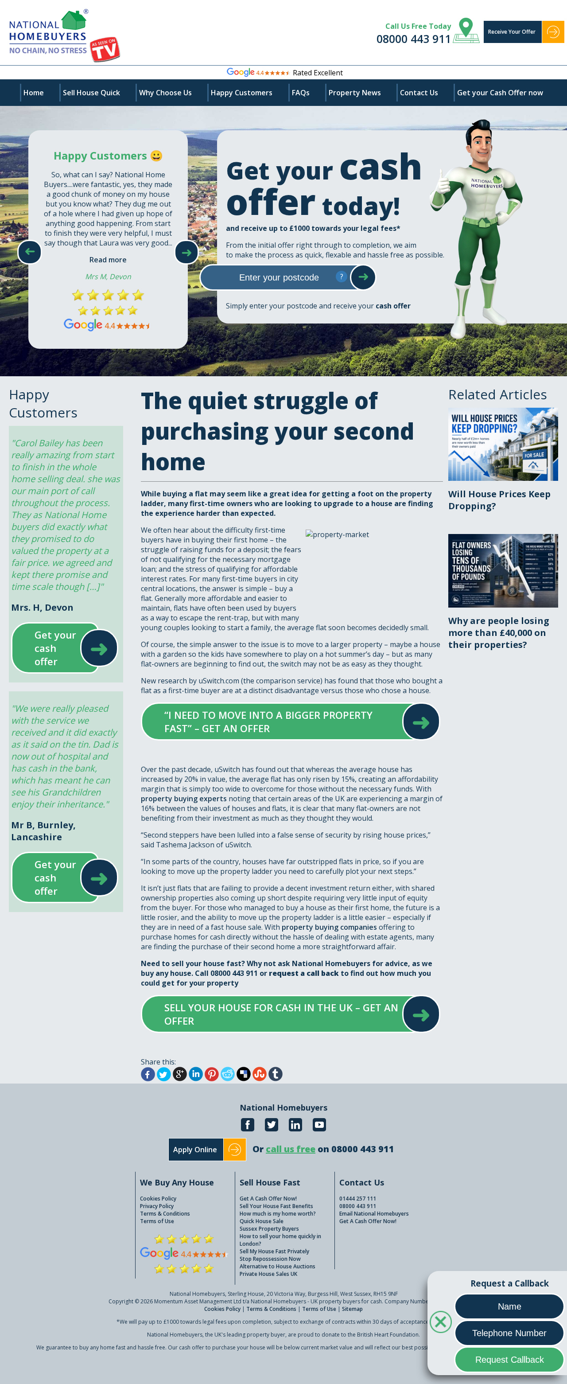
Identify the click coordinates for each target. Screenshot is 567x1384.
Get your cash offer (56, 648)
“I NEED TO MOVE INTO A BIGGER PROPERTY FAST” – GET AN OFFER (282, 721)
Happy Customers (241, 92)
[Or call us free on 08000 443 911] (323, 1158)
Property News (355, 92)
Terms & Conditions (165, 1213)
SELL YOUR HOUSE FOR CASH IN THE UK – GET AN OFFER (282, 1014)
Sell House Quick (91, 92)
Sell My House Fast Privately (274, 1251)
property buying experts (184, 798)
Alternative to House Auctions (277, 1266)
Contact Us (419, 92)
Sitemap (352, 1309)
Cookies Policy (158, 1198)
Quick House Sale (262, 1221)
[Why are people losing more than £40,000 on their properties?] (503, 539)
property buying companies (329, 927)
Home (33, 92)
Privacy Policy (157, 1206)
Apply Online (195, 1149)
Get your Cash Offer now (500, 92)
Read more (108, 260)
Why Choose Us (165, 92)
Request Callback (509, 1360)
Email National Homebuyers (374, 1213)
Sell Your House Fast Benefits (276, 1206)
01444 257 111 (357, 1198)
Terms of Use (157, 1221)
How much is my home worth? (278, 1213)
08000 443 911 (414, 38)
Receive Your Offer (512, 31)
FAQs (301, 92)
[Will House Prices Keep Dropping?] (503, 412)
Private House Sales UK (268, 1274)
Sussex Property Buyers (269, 1228)
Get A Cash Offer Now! (268, 1198)
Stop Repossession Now (270, 1259)
